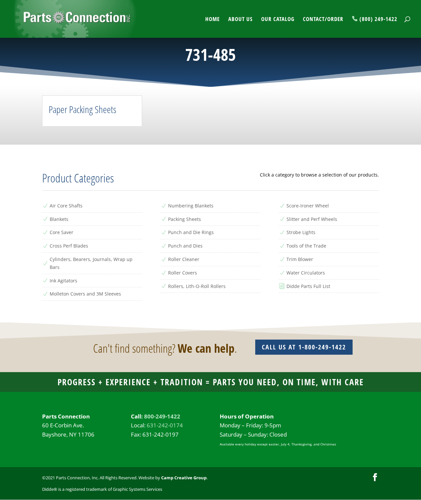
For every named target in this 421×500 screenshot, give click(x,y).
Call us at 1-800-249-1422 (304, 347)
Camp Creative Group (184, 478)
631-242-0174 (165, 425)
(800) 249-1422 (378, 19)
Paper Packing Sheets (82, 109)
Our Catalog (277, 20)
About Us (240, 20)
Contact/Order (323, 20)
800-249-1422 (162, 416)
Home (212, 20)
